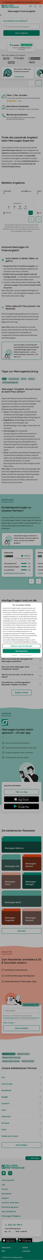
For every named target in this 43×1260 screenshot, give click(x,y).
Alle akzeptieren (21, 651)
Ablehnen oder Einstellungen (21, 646)
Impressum (14, 655)
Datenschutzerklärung (26, 655)
